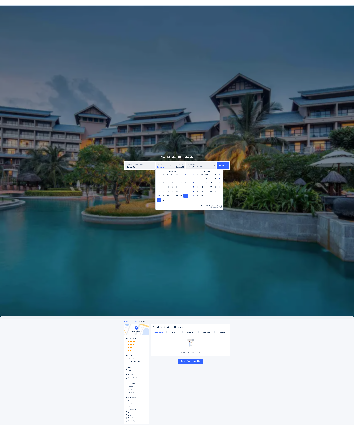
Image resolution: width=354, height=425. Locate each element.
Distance (222, 332)
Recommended (158, 332)
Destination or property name (134, 164)
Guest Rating (206, 332)
